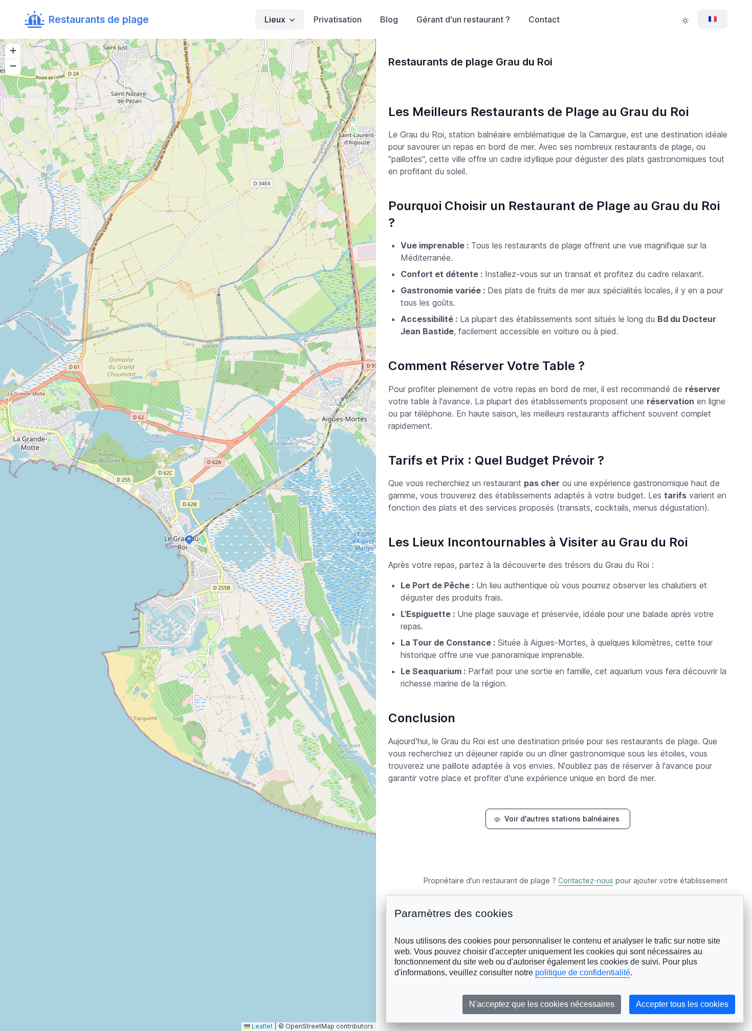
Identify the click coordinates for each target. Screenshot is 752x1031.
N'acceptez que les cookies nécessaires (541, 1004)
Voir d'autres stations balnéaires (562, 818)
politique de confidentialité (582, 972)
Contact (544, 19)
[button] (189, 539)
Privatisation (338, 19)
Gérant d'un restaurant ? (463, 19)
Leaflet (261, 1026)
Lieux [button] (274, 19)
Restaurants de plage (99, 19)
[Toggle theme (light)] (685, 19)
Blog (389, 19)
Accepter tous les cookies (682, 1004)
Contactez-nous (585, 880)
